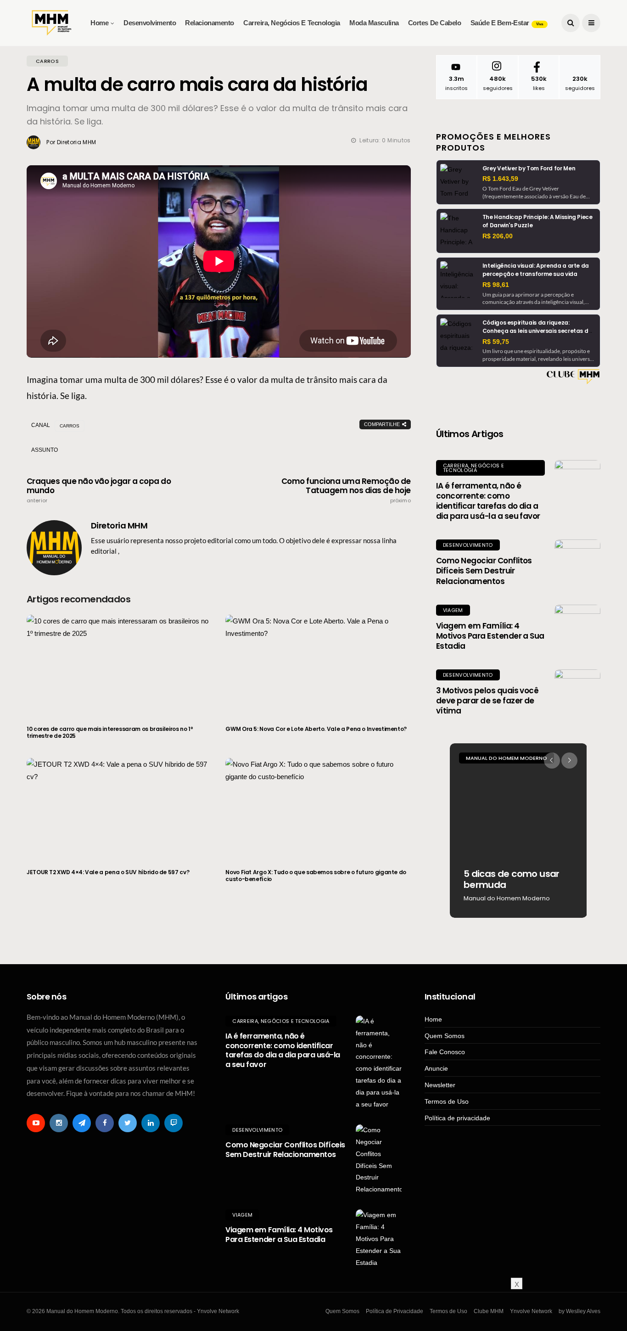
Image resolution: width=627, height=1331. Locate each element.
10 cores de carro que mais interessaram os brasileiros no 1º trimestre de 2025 (110, 732)
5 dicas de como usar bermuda (512, 879)
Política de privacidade (457, 1118)
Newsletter (440, 1085)
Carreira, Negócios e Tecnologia (291, 23)
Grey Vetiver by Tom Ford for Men (528, 168)
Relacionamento (209, 23)
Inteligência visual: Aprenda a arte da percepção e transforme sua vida (535, 270)
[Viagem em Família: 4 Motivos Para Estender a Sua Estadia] (577, 628)
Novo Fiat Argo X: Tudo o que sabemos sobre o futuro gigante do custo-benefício (315, 875)
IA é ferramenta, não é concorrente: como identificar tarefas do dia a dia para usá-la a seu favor (488, 501)
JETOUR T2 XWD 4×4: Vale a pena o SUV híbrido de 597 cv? (108, 872)
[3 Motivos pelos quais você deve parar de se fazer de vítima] (577, 692)
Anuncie (436, 1068)
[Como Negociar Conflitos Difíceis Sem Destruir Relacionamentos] (577, 562)
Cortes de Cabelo (434, 23)
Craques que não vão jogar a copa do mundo (99, 490)
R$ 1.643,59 (500, 178)
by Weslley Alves (579, 1311)
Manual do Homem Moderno (506, 758)
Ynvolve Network (531, 1311)
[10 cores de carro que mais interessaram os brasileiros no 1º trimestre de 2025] (119, 664)
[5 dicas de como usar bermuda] (518, 830)
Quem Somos (445, 1035)
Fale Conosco (445, 1052)
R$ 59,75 (495, 341)
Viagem (453, 610)
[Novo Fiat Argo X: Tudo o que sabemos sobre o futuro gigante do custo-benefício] (317, 807)
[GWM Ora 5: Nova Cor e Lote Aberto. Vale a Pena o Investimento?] (317, 664)
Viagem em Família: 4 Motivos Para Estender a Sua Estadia (490, 635)
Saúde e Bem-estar (506, 23)
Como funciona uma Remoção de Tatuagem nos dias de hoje (346, 490)
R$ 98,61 (495, 284)
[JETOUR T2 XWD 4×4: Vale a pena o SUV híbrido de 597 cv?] (119, 807)
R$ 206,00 (497, 236)
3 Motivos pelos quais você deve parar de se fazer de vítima (487, 700)
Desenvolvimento (149, 23)
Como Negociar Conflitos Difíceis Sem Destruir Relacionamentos (484, 570)
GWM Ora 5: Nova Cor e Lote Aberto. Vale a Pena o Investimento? (316, 729)
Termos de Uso (447, 1101)
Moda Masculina (374, 23)
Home (99, 23)
